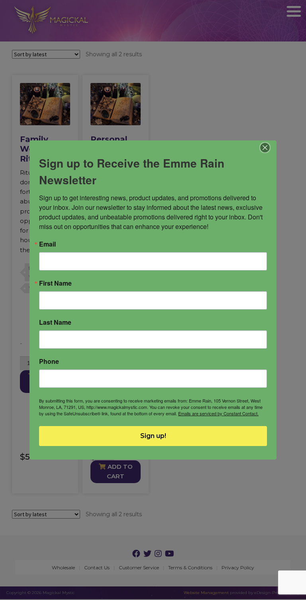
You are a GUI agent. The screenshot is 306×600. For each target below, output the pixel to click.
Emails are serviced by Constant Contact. (218, 413)
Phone (49, 361)
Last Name (55, 322)
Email (47, 244)
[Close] (265, 147)
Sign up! (153, 436)
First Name (55, 283)
